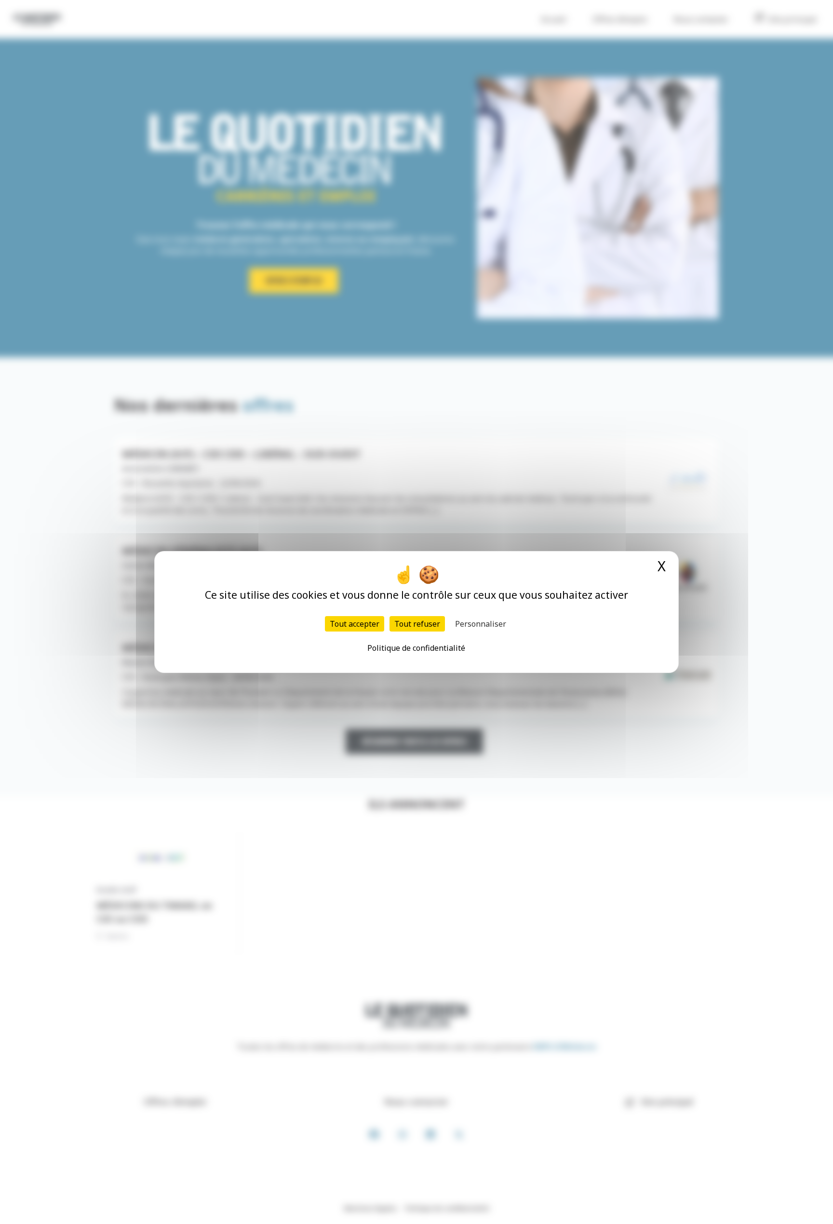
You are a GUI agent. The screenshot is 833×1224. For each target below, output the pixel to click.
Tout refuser (417, 624)
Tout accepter (354, 624)
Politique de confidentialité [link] (416, 648)
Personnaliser (480, 624)
